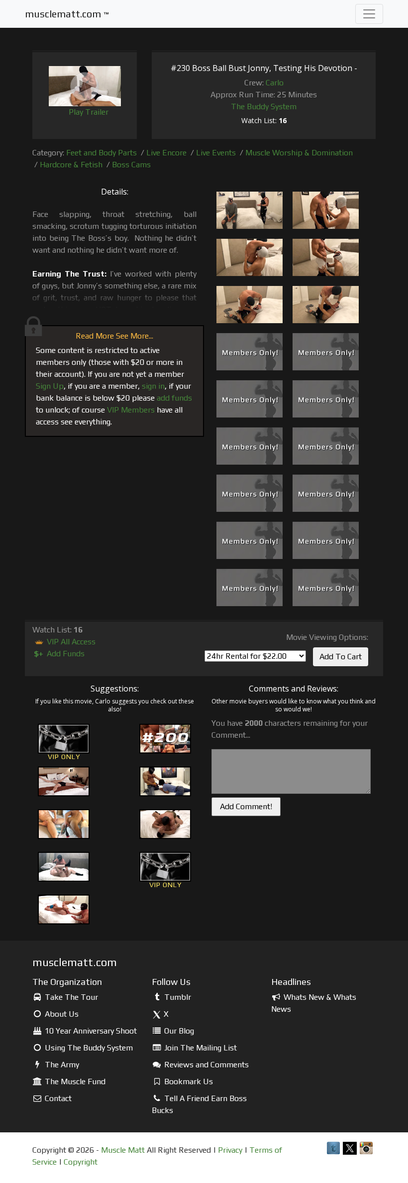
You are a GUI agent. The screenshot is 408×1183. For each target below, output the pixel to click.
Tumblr (176, 997)
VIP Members (131, 410)
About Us (61, 1014)
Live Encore (166, 152)
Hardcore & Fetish (71, 164)
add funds (174, 398)
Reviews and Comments (205, 1064)
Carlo (275, 82)
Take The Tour (70, 997)
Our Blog (178, 1031)
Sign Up (50, 386)
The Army (61, 1064)
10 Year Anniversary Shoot (90, 1031)
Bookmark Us (187, 1081)
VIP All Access (70, 641)
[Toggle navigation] (369, 14)
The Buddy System (264, 106)
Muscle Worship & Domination (299, 152)
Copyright (81, 1162)
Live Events (216, 152)
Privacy (230, 1150)
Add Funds (59, 653)
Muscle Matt (123, 1150)
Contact (57, 1098)
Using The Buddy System (88, 1047)
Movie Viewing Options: (327, 637)
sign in (153, 386)
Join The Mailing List (199, 1047)
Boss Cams (131, 164)
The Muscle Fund (74, 1081)
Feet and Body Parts (101, 152)
